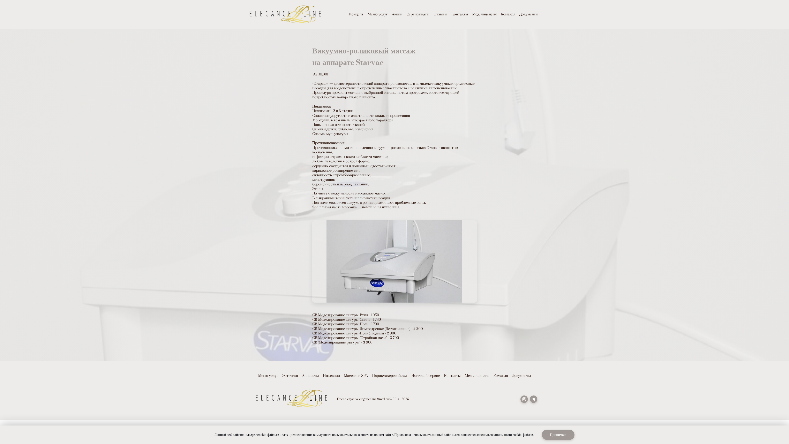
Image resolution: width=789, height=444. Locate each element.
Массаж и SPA (356, 375)
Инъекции (331, 375)
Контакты (459, 14)
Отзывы (440, 14)
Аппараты (310, 375)
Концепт (356, 14)
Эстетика (290, 375)
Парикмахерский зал (389, 375)
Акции (397, 14)
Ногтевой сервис (425, 375)
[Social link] (524, 399)
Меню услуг (378, 14)
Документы (528, 14)
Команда (508, 14)
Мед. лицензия (484, 14)
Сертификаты (417, 14)
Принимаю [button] (558, 435)
